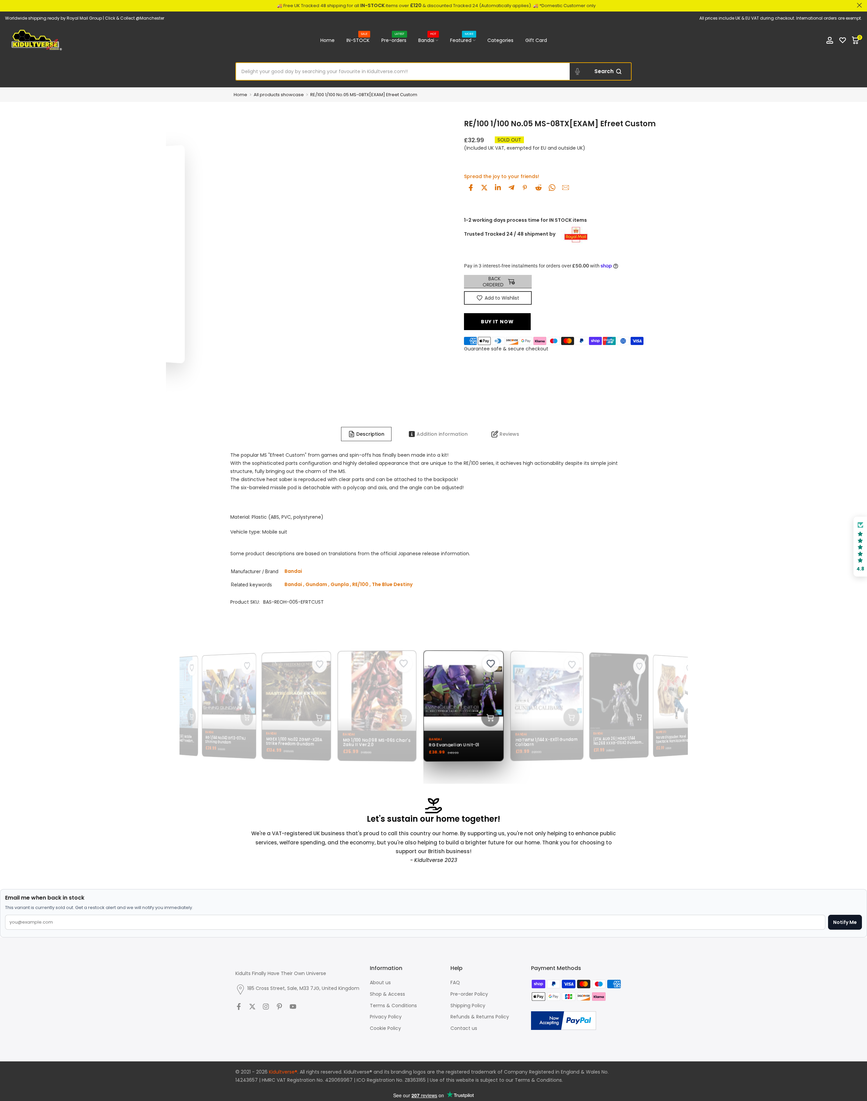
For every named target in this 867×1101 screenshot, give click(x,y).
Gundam (316, 584)
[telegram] (511, 187)
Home (327, 40)
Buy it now (497, 321)
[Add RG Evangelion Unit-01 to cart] (484, 717)
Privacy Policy (386, 1016)
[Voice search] (577, 71)
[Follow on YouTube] (293, 1006)
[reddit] (538, 187)
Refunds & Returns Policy (479, 1016)
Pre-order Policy (469, 994)
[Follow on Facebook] (238, 1006)
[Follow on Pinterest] (279, 1006)
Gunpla (340, 584)
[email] (565, 187)
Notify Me (845, 922)
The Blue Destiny (392, 584)
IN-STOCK (357, 40)
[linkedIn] (498, 187)
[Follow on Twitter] (252, 1006)
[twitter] (484, 187)
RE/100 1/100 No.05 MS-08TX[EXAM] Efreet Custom (363, 94)
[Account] (829, 40)
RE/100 (360, 584)
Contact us (463, 1028)
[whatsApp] (552, 187)
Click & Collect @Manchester (134, 18)
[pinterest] (525, 187)
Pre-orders (393, 40)
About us (380, 982)
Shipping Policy (467, 1005)
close (7, 5)
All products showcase (279, 94)
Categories (500, 40)
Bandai (427, 40)
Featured (462, 40)
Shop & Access (387, 994)
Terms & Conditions (393, 1005)
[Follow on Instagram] (265, 1006)
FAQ (455, 982)
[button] (860, 547)
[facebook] (471, 187)
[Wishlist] (842, 40)
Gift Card (536, 40)
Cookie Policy (385, 1028)
